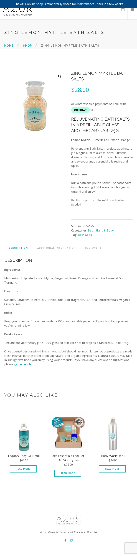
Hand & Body (105, 230)
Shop (27, 45)
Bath (91, 230)
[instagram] (71, 541)
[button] (60, 76)
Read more (23, 469)
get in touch (22, 364)
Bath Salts (85, 235)
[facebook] (65, 541)
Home (9, 45)
